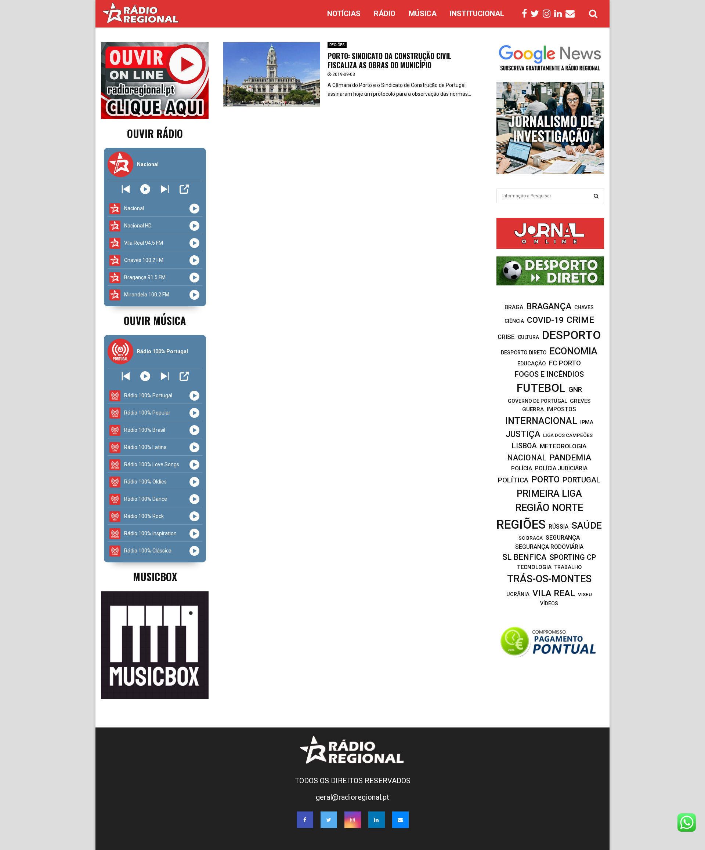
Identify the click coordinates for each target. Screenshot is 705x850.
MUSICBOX (155, 576)
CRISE (506, 336)
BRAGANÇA (548, 306)
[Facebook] (526, 14)
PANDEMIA (570, 458)
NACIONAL (526, 457)
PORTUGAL (581, 479)
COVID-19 (545, 320)
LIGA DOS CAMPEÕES (568, 435)
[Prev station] (165, 189)
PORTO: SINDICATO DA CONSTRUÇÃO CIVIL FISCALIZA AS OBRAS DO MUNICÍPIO (389, 60)
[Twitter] (537, 14)
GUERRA (533, 409)
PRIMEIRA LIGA (549, 493)
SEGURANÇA (563, 537)
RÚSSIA (558, 526)
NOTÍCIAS (344, 13)
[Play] (145, 189)
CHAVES (584, 307)
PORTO (545, 479)
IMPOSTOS (561, 409)
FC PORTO (565, 363)
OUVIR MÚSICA (155, 320)
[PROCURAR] (596, 196)
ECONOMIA (573, 351)
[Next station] (126, 189)
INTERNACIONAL (541, 420)
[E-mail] (571, 14)
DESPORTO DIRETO (523, 352)
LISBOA (524, 446)
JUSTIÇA (523, 434)
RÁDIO (384, 13)
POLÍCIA (521, 468)
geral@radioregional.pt (352, 797)
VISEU (585, 594)
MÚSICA (423, 13)
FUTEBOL (541, 388)
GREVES (580, 401)
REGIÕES (337, 45)
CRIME (580, 319)
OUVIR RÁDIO (155, 133)
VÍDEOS (549, 603)
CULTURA (528, 337)
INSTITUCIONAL (477, 13)
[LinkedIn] (559, 14)
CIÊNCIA (514, 321)
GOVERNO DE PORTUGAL (537, 401)
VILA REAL (553, 593)
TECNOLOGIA (534, 567)
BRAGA (514, 307)
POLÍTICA (513, 480)
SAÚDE (586, 525)
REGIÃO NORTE (549, 508)
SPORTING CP (572, 557)
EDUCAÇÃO (531, 363)
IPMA (586, 422)
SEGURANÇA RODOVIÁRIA (549, 546)
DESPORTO (571, 335)
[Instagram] (548, 14)
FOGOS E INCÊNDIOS (549, 374)
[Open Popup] (184, 189)
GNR (575, 389)
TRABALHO (568, 567)
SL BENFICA (524, 557)
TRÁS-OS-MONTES (549, 579)
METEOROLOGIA (563, 446)
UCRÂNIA (517, 594)
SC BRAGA (530, 538)
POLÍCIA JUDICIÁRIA (561, 468)
